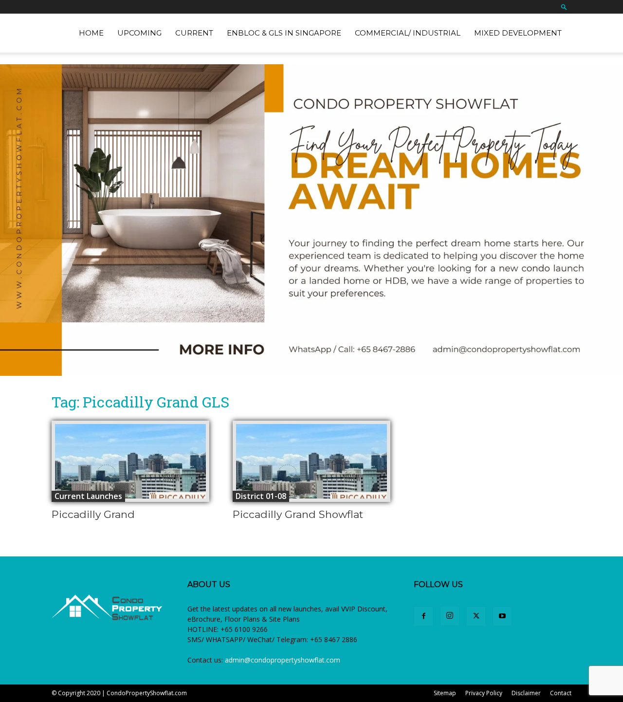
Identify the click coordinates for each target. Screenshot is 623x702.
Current (194, 32)
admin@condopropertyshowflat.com (282, 660)
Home (91, 32)
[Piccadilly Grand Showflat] (311, 461)
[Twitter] (476, 616)
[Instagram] (449, 616)
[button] (564, 6)
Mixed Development (518, 32)
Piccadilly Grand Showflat (298, 514)
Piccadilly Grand (93, 514)
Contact (560, 693)
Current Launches (88, 496)
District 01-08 (261, 496)
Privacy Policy (483, 693)
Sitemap (445, 693)
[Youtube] (502, 616)
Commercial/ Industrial (407, 32)
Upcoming (139, 32)
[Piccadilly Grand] (130, 461)
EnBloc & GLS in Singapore (284, 32)
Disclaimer (526, 693)
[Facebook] (423, 616)
